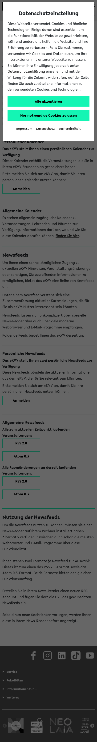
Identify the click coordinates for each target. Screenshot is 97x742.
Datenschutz (45, 128)
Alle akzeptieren (48, 101)
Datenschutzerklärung (26, 71)
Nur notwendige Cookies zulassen (48, 115)
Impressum (24, 128)
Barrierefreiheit (69, 128)
